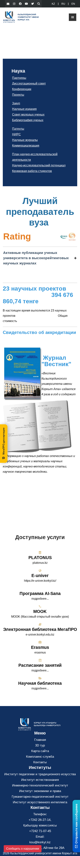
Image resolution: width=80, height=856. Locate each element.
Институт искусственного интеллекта (40, 802)
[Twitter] (33, 3)
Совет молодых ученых (28, 114)
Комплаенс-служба (40, 756)
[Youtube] (26, 3)
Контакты (40, 762)
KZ (53, 3)
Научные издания (24, 109)
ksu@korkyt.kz (40, 842)
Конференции (21, 89)
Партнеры (19, 77)
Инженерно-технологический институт (40, 785)
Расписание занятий (40, 665)
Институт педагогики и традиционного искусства (40, 774)
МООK (40, 611)
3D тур (40, 745)
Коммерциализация (25, 145)
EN (73, 3)
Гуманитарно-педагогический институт (40, 796)
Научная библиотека (40, 683)
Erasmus (40, 647)
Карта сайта (40, 751)
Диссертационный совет (29, 83)
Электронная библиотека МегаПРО (40, 629)
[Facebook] (20, 3)
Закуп (16, 103)
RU (63, 3)
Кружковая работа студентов (32, 171)
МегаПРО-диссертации (3, 441)
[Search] (39, 3)
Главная (40, 740)
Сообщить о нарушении (22, 848)
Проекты (18, 94)
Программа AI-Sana (40, 593)
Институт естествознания (40, 780)
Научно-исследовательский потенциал (38, 165)
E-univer (40, 575)
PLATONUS (40, 557)
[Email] (8, 3)
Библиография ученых (27, 120)
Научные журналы (25, 140)
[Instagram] (14, 3)
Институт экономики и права (40, 791)
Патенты (18, 128)
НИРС (16, 134)
